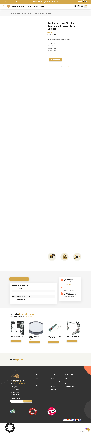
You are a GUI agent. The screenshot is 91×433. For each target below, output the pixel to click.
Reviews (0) (34, 278)
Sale (37, 385)
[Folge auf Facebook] (79, 1)
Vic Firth (22, 13)
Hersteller (16, 13)
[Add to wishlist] (8, 18)
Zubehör (38, 383)
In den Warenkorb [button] (16, 340)
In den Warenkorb (55, 59)
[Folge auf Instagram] (81, 1)
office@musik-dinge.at (22, 2)
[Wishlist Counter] (82, 7)
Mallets (37, 380)
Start (11, 13)
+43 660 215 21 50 (17, 381)
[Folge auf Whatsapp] (86, 1)
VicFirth (73, 63)
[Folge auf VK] (83, 1)
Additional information (19, 279)
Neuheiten (38, 388)
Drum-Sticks (38, 378)
